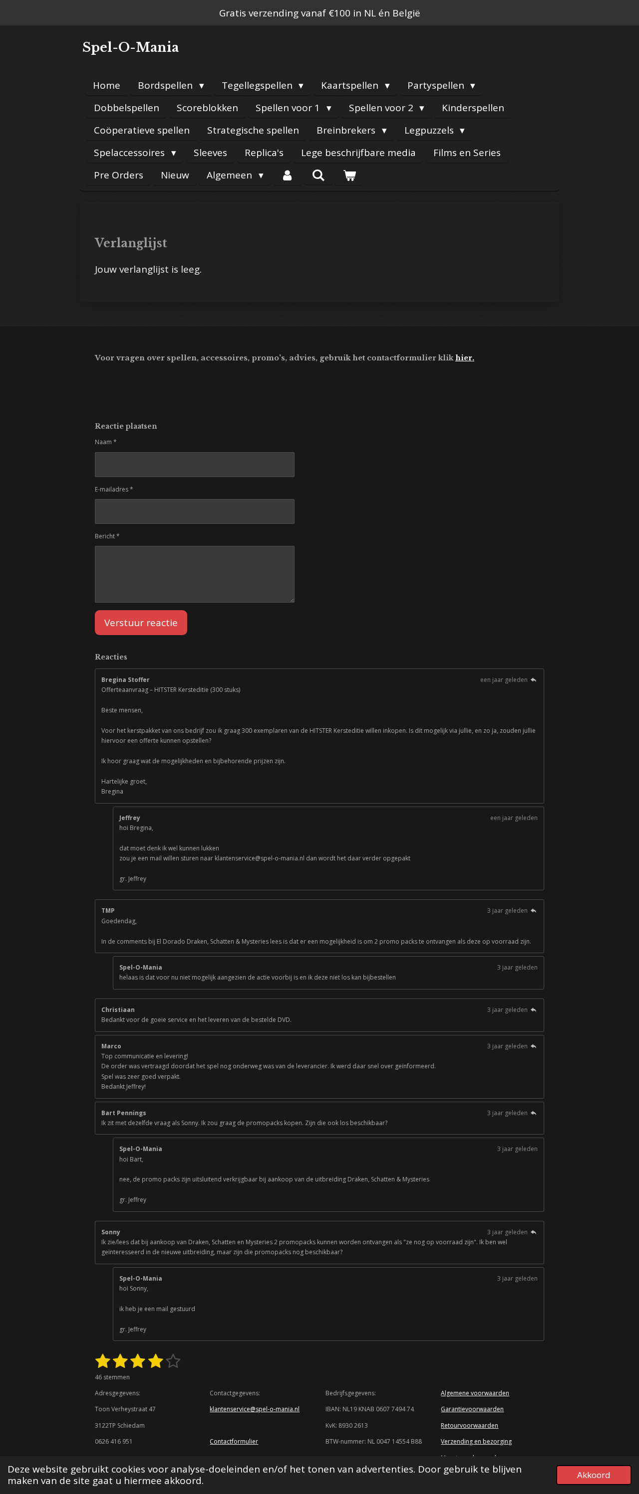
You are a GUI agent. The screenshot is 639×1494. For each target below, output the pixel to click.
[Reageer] (533, 679)
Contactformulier (234, 1441)
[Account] (288, 175)
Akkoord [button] (594, 1475)
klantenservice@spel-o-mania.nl (255, 1409)
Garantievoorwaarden (472, 1409)
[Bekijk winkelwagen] (349, 175)
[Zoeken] (318, 175)
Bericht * (107, 536)
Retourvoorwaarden (469, 1425)
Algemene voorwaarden (475, 1393)
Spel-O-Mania (130, 47)
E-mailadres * (114, 489)
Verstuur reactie (141, 622)
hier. (464, 357)
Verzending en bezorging (476, 1441)
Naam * (106, 442)
